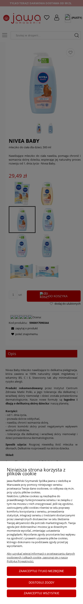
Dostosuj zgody (41, 582)
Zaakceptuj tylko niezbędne (41, 571)
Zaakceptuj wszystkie (41, 593)
